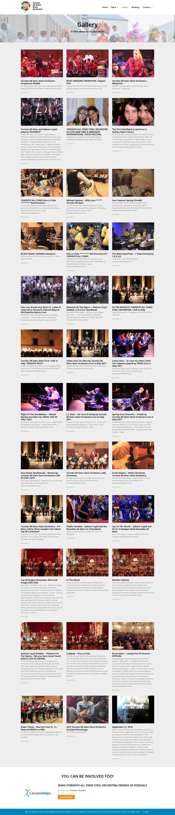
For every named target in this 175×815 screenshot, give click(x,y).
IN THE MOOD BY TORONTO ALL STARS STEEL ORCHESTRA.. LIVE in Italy (132, 308)
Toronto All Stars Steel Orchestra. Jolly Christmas (86, 474)
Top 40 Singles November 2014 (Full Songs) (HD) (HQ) (39, 581)
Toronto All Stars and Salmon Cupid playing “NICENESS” (39, 130)
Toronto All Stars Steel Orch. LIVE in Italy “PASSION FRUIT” (39, 362)
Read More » (25, 93)
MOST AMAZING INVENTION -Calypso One (85, 82)
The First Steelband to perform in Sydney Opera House (129, 130)
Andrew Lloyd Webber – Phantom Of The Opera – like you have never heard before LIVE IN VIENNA (41, 656)
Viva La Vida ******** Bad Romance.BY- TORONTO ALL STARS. (87, 255)
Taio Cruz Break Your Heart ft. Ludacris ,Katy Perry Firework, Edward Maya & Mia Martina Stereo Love (41, 310)
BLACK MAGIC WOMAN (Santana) (38, 253)
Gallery (125, 7)
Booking (135, 7)
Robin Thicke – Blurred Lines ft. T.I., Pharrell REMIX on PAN (39, 728)
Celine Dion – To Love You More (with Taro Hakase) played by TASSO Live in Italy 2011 (131, 363)
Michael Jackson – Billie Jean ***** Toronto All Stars (84, 201)
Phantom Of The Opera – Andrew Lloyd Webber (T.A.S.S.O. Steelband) (86, 308)
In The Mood (73, 580)
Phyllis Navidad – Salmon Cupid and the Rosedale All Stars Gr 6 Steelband (86, 527)
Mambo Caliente (120, 580)
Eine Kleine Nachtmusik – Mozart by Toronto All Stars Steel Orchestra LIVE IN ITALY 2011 (40, 475)
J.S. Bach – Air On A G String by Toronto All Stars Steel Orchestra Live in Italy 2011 (86, 417)
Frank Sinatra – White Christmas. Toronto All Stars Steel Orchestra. (129, 474)
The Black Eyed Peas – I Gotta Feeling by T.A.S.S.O (133, 255)
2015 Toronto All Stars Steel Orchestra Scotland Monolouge (86, 728)
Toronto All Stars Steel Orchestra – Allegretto (130, 82)
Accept (145, 812)
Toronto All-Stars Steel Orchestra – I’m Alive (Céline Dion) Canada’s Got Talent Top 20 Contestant (40, 529)
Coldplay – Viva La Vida (78, 653)
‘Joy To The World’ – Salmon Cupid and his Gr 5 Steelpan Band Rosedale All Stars (131, 529)
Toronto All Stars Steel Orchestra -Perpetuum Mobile (38, 82)
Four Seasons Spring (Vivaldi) (127, 200)
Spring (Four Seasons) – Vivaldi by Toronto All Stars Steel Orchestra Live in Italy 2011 (132, 417)
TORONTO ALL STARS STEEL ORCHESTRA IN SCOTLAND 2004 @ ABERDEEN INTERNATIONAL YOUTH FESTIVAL (87, 132)
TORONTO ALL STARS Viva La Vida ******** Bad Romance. (38, 201)
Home (105, 7)
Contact (146, 7)
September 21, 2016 (122, 727)
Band (113, 7)
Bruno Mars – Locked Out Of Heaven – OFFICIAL (132, 655)
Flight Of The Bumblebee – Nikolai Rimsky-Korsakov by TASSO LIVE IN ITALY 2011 (39, 417)
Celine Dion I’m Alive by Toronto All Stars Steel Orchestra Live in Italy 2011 (86, 362)
